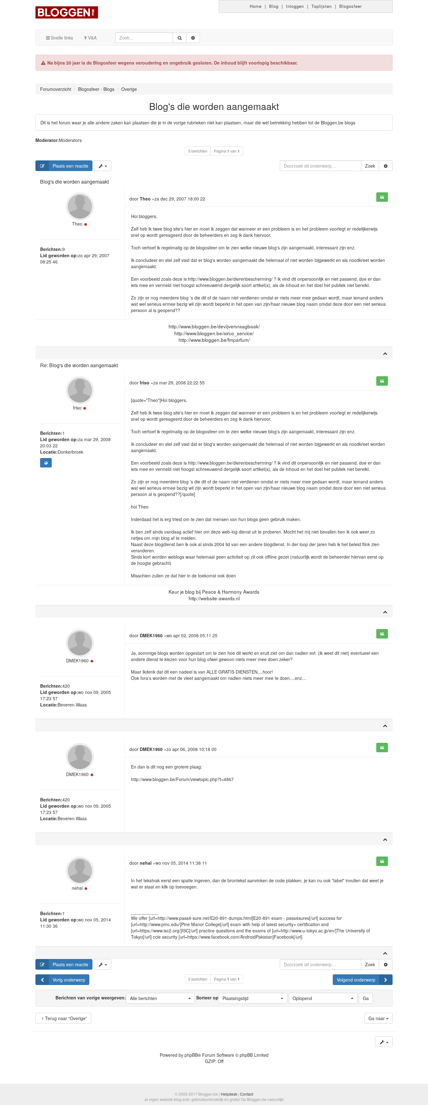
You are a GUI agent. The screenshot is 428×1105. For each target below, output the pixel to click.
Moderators (70, 140)
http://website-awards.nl (214, 598)
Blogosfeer (350, 6)
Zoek (370, 166)
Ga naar (377, 1018)
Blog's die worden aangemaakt (214, 106)
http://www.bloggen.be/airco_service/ (214, 333)
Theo (77, 224)
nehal (77, 888)
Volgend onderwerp (356, 980)
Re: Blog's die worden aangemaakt (79, 365)
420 (66, 686)
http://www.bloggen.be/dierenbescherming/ (230, 279)
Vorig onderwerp (69, 980)
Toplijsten (321, 6)
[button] (160, 998)
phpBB (191, 1055)
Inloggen (295, 6)
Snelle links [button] (62, 37)
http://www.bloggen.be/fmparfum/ (214, 339)
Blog (274, 6)
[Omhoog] (385, 353)
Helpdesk (229, 1094)
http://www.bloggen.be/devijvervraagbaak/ (214, 326)
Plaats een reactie (70, 166)
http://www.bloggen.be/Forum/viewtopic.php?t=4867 (182, 779)
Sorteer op (222, 997)
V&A (92, 37)
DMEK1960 (77, 660)
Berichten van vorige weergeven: (106, 997)
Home (256, 6)
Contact (246, 1094)
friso (77, 407)
